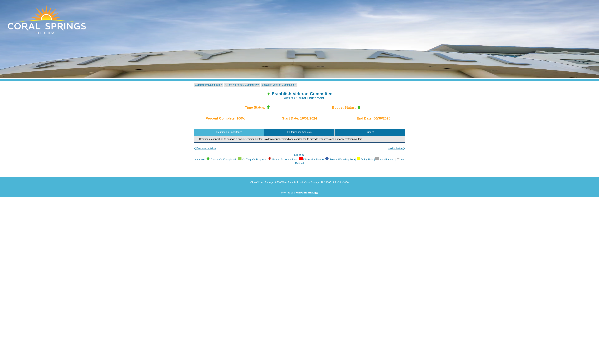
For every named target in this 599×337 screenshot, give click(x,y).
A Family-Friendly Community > (242, 84)
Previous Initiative (206, 148)
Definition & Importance (229, 132)
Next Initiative (395, 148)
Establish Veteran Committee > (279, 84)
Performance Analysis (299, 132)
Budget (370, 132)
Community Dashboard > (209, 84)
